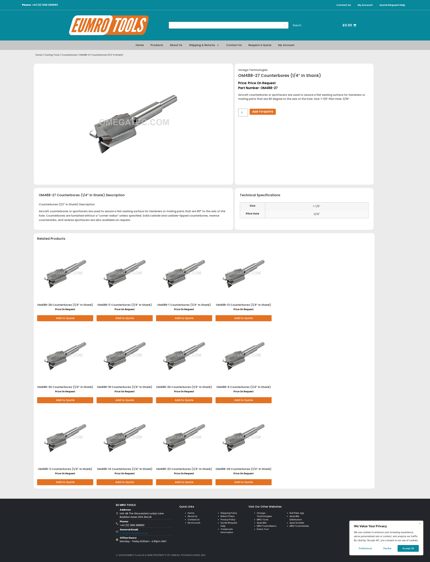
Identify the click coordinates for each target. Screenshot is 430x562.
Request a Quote (259, 45)
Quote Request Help (392, 5)
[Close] (420, 524)
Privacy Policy (228, 519)
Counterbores (69, 54)
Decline (387, 548)
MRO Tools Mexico (266, 526)
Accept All (408, 548)
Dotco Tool (263, 529)
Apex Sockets (297, 522)
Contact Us (343, 5)
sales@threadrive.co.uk (134, 533)
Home (140, 45)
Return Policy (227, 516)
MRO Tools (262, 519)
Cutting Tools (51, 54)
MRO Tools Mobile (299, 526)
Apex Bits (262, 522)
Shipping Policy (229, 513)
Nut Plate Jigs (297, 513)
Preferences (365, 548)
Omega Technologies (253, 70)
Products (156, 45)
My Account (365, 5)
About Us (176, 45)
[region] (386, 538)
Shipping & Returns (202, 45)
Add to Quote (262, 112)
